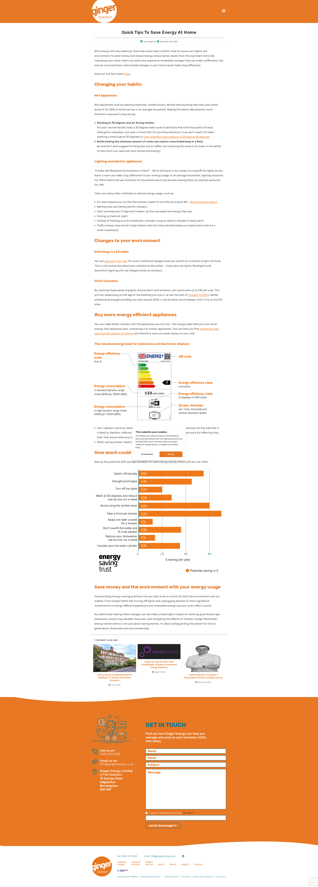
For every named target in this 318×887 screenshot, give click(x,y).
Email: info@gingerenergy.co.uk (159, 856)
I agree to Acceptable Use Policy (165, 813)
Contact (198, 864)
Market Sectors (149, 863)
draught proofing (198, 294)
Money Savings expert (203, 201)
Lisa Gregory (149, 42)
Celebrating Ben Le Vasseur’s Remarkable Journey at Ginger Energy (203, 676)
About (161, 864)
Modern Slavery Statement (203, 877)
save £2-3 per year (116, 261)
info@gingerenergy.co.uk (116, 764)
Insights (185, 864)
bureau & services (135, 863)
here (127, 73)
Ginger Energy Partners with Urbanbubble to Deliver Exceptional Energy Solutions (159, 665)
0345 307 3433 (110, 754)
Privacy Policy (186, 877)
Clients (172, 864)
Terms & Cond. (221, 877)
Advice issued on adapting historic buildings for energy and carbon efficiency (114, 678)
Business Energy (121, 863)
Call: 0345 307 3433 (127, 856)
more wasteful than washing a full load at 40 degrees (176, 136)
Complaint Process (171, 877)
